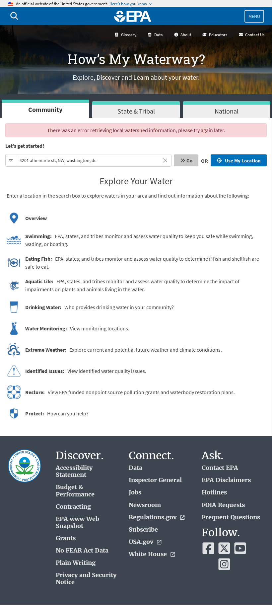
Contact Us (254, 35)
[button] (11, 160)
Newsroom (145, 505)
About (185, 35)
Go (189, 160)
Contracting (73, 506)
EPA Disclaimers (226, 480)
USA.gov (142, 542)
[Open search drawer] (14, 16)
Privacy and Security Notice (86, 579)
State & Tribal (136, 111)
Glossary (128, 35)
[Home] (133, 16)
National (226, 111)
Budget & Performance (75, 491)
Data (158, 35)
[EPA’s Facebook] (208, 548)
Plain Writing (76, 563)
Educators (218, 35)
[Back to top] (253, 586)
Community (45, 109)
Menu (254, 16)
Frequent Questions (231, 517)
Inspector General (155, 480)
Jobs (135, 492)
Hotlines (214, 492)
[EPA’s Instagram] (224, 564)
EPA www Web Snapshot (77, 523)
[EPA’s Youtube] (240, 548)
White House (149, 554)
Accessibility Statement (74, 471)
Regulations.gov (153, 517)
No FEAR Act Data (82, 550)
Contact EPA (220, 468)
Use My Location (242, 160)
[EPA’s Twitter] (224, 548)
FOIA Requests (223, 505)
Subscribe (143, 529)
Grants (66, 538)
